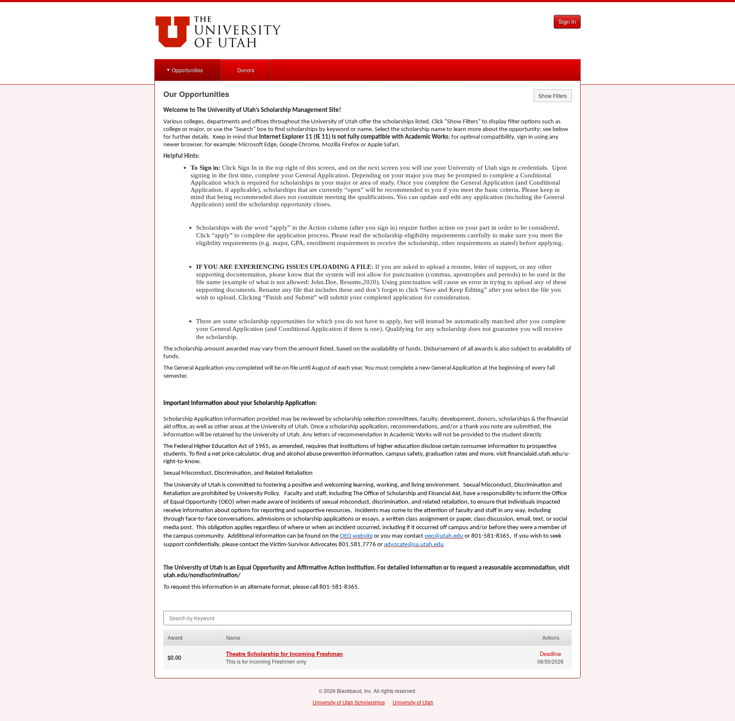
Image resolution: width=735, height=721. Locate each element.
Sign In (567, 21)
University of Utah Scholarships (349, 702)
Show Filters (552, 95)
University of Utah (413, 702)
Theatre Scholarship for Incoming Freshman (284, 654)
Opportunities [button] (187, 70)
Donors (245, 70)
